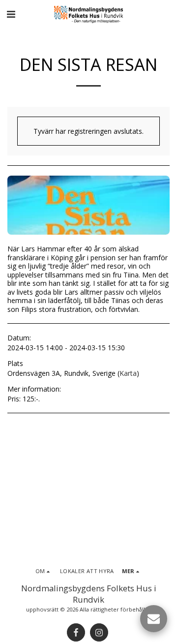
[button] (10, 14)
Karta (128, 373)
